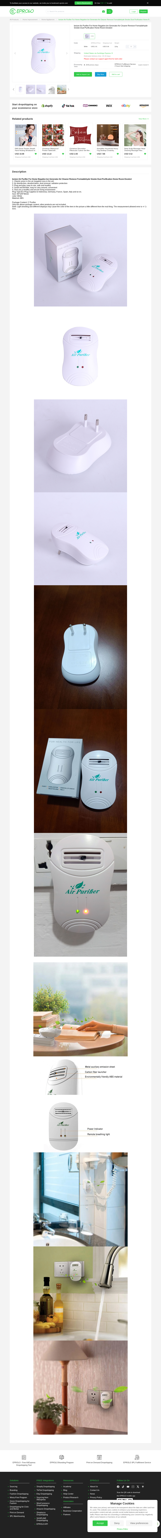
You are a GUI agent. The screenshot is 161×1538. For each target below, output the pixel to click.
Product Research (70, 1497)
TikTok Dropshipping (45, 1490)
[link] (14, 19)
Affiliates (66, 1507)
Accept (100, 1523)
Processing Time (78, 65)
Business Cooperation (72, 1511)
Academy (67, 1487)
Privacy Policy (122, 1529)
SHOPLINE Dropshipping (42, 1519)
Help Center (68, 1494)
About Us (94, 1487)
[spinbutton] (131, 46)
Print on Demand (17, 1513)
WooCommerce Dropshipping (43, 1504)
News (92, 1494)
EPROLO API (42, 1524)
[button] (127, 46)
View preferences (139, 1523)
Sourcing (13, 1487)
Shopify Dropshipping (46, 1487)
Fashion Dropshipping (19, 1494)
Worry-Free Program (18, 1497)
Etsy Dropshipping (44, 1494)
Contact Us (94, 1490)
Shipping (77, 53)
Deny (117, 1523)
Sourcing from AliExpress (42, 1498)
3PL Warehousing (17, 1516)
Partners (66, 1515)
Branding (13, 1490)
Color (76, 43)
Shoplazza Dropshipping (42, 1514)
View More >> (144, 119)
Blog (65, 1490)
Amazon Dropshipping (46, 1509)
